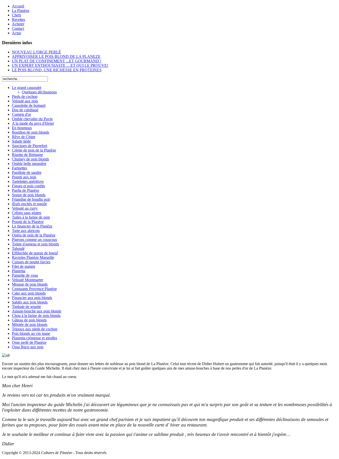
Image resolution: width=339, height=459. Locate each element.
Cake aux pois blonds (29, 293)
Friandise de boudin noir (31, 199)
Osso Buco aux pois (27, 347)
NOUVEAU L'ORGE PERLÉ (36, 52)
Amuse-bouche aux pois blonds (36, 311)
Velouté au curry (25, 208)
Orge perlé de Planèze (29, 342)
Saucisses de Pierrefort (29, 146)
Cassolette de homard (28, 105)
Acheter (18, 24)
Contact (18, 28)
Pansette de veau (25, 275)
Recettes (18, 19)
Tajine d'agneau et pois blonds (35, 244)
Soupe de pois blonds (28, 195)
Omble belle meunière (29, 163)
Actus (16, 33)
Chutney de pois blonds (30, 159)
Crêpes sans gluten (26, 213)
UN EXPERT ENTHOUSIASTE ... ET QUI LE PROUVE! (60, 65)
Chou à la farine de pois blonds (36, 315)
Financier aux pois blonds (32, 298)
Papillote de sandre (26, 172)
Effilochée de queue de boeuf (35, 253)
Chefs (16, 15)
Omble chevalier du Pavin (32, 119)
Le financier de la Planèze (32, 226)
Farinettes (19, 168)
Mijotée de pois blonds (29, 324)
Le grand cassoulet (26, 87)
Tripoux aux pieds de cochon (34, 329)
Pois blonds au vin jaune (31, 333)
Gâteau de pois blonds (29, 320)
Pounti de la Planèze (28, 222)
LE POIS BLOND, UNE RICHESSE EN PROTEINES (57, 70)
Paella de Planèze (25, 190)
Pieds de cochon (24, 96)
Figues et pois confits (28, 186)
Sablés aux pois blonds (30, 302)
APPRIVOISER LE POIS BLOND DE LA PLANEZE (56, 56)
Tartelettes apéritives (28, 181)
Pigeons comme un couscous (34, 239)
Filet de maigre (23, 266)
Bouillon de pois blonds (30, 132)
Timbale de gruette (26, 307)
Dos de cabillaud (25, 110)
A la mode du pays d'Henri (33, 123)
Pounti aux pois (24, 177)
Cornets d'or (21, 114)
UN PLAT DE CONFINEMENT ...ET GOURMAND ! (56, 61)
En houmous (22, 128)
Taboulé (18, 248)
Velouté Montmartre (27, 280)
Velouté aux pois (25, 101)
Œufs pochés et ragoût (29, 204)
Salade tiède (21, 141)
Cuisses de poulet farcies (31, 262)
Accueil (18, 6)
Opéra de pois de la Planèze (33, 235)
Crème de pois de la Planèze (34, 150)
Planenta (18, 271)
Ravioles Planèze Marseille (33, 257)
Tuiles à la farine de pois (31, 217)
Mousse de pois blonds (30, 284)
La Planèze (20, 10)
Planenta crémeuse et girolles (34, 338)
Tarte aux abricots (26, 231)
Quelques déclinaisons (39, 92)
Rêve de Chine (23, 137)
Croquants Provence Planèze (34, 289)
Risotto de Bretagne (27, 155)
